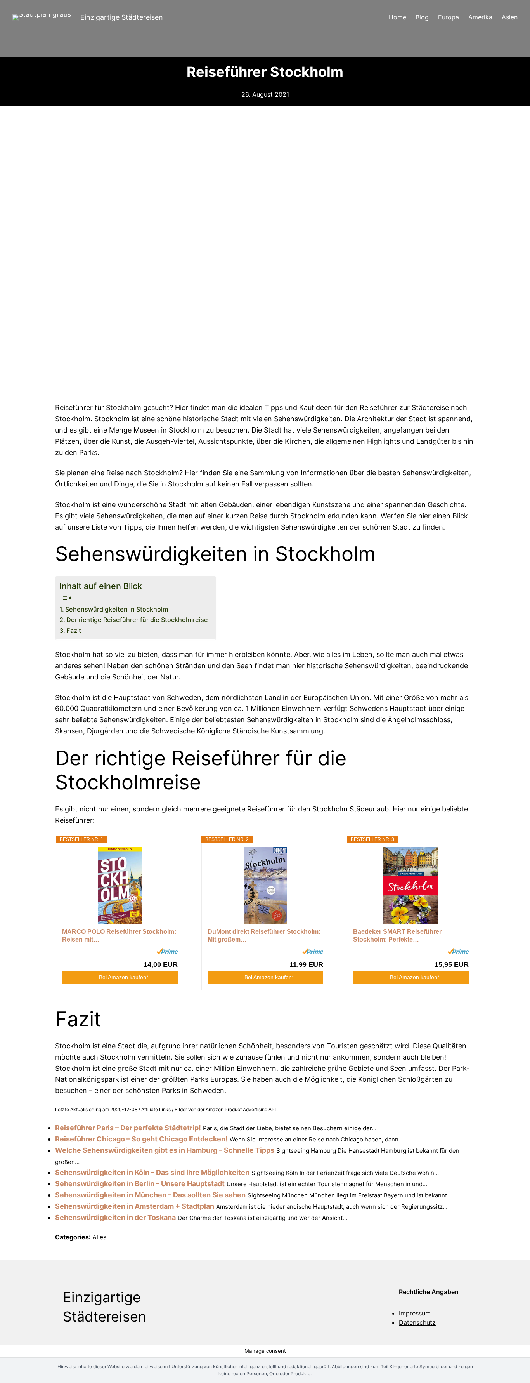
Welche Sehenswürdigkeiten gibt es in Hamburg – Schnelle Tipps (164, 1150)
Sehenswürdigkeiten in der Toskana (115, 1217)
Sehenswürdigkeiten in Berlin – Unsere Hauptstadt (140, 1184)
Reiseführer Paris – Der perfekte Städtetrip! (128, 1128)
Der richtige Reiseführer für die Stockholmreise (137, 620)
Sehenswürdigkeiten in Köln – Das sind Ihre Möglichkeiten (152, 1172)
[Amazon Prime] (167, 951)
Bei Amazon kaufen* (123, 977)
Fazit (73, 630)
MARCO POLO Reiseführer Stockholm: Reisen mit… (119, 935)
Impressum (415, 1313)
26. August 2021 (265, 94)
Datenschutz (417, 1322)
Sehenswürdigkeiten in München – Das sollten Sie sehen (150, 1195)
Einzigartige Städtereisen (121, 17)
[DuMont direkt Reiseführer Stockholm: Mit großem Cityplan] (265, 885)
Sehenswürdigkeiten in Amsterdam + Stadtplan (134, 1206)
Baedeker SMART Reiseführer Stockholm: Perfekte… (397, 935)
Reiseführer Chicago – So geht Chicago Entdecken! (141, 1139)
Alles (99, 1237)
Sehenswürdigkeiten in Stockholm (116, 609)
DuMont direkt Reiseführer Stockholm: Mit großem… (264, 935)
